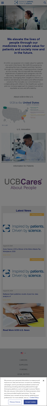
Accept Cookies (30, 402)
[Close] (43, 380)
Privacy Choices (15, 402)
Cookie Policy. (34, 397)
